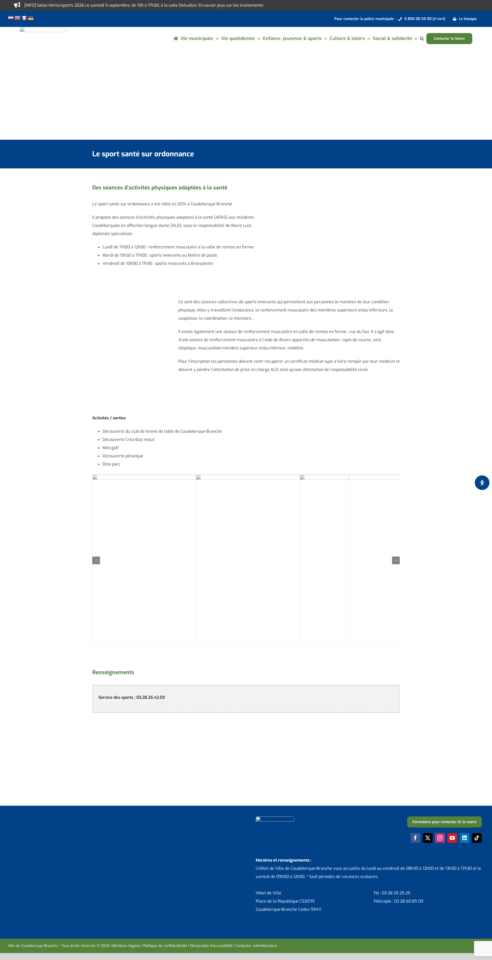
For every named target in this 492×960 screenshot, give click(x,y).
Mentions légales (126, 945)
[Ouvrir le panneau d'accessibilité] (482, 482)
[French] (24, 18)
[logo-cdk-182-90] (43, 29)
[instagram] (440, 838)
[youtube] (452, 838)
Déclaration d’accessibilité (211, 945)
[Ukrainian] (31, 18)
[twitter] (428, 838)
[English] (17, 18)
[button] (422, 38)
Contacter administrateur (257, 945)
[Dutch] (11, 18)
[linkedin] (464, 838)
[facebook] (415, 838)
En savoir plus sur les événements (231, 5)
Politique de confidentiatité (165, 945)
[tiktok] (477, 838)
